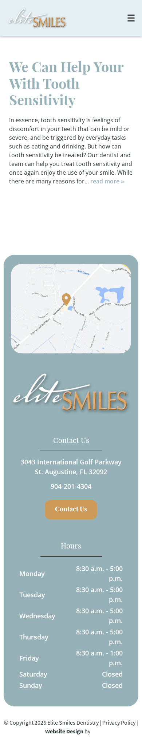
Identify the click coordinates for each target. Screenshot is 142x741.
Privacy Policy (118, 722)
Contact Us (71, 509)
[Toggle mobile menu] (131, 18)
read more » (107, 181)
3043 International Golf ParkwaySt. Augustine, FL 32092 (71, 466)
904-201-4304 (71, 486)
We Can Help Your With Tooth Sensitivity (66, 84)
